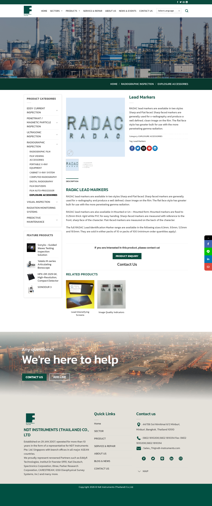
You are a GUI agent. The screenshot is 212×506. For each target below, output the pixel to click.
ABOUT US (110, 11)
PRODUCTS (71, 11)
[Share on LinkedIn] (155, 148)
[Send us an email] (184, 2)
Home (113, 84)
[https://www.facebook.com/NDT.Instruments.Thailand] (208, 244)
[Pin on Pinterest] (149, 148)
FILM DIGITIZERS (38, 186)
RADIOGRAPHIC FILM (40, 151)
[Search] (186, 11)
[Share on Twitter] (137, 148)
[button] (70, 153)
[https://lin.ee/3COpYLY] (208, 251)
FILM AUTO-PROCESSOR (42, 190)
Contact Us (127, 264)
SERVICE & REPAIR (92, 11)
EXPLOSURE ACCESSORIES (173, 84)
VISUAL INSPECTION (38, 202)
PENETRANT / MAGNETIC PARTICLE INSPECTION (39, 122)
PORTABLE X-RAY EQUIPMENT (39, 166)
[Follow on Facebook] (178, 2)
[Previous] (70, 127)
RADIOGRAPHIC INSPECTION (137, 84)
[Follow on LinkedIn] (187, 2)
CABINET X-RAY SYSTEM (42, 172)
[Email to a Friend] (143, 148)
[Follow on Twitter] (181, 2)
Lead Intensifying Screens (80, 314)
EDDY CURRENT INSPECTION (36, 110)
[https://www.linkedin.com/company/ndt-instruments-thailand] (208, 259)
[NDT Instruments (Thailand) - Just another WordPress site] (29, 10)
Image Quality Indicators (111, 312)
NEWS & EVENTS (127, 11)
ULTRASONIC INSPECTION (34, 134)
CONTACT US (146, 11)
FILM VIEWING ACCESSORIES (37, 157)
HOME (44, 11)
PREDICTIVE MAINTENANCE (35, 220)
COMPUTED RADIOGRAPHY (43, 177)
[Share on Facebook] (132, 148)
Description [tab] (72, 181)
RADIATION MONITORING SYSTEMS (41, 210)
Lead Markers (139, 141)
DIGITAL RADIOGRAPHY (41, 181)
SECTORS (55, 11)
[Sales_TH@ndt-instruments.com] (208, 267)
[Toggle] (57, 110)
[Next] (120, 127)
